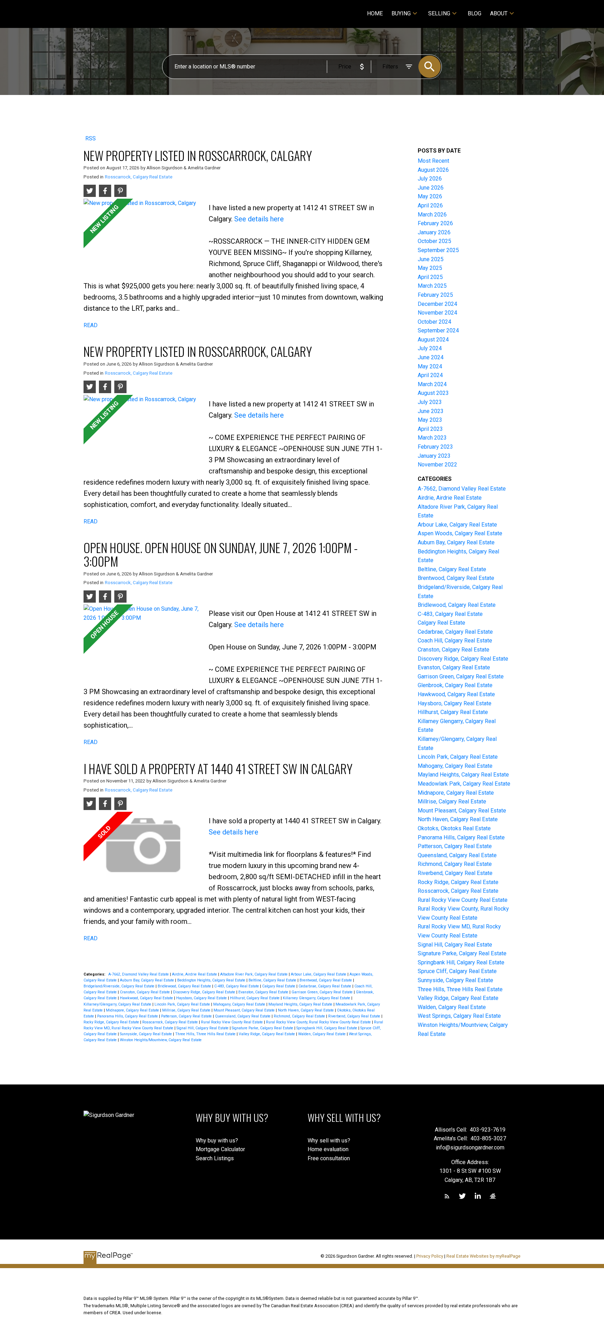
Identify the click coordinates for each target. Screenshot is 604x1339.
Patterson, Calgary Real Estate (187, 1016)
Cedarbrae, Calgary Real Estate (325, 986)
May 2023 (430, 420)
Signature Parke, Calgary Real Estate (263, 1028)
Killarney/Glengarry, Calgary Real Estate (118, 1004)
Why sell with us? (329, 1140)
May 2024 (430, 366)
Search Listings (215, 1158)
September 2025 (438, 250)
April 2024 (430, 375)
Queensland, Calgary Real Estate (243, 1016)
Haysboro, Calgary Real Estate (202, 998)
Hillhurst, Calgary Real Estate (255, 998)
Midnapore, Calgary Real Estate (133, 1010)
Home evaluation (328, 1149)
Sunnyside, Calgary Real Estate (146, 1034)
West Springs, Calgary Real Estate (459, 1016)
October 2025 (434, 241)
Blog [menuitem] (474, 13)
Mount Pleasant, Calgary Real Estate (245, 1010)
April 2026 (430, 205)
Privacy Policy (429, 1256)
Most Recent (433, 160)
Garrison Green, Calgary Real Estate (323, 992)
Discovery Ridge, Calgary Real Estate (204, 992)
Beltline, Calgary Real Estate (273, 980)
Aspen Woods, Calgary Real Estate (460, 533)
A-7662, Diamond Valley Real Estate (139, 974)
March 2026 (432, 214)
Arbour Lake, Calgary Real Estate (319, 974)
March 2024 (432, 384)
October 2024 (434, 321)
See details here (259, 219)
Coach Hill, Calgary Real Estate (455, 640)
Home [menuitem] (375, 13)
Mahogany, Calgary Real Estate (239, 1004)
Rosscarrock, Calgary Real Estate (138, 176)
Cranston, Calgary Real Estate (145, 992)
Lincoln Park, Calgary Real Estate (182, 1004)
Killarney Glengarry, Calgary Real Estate (317, 998)
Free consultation (329, 1158)
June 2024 (431, 357)
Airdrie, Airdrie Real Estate (195, 974)
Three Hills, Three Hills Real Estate (206, 1034)
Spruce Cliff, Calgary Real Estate (457, 971)
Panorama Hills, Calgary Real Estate (128, 1016)
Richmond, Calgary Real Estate (300, 1016)
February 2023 (435, 446)
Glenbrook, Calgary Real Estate (455, 685)
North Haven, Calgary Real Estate (306, 1010)
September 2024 (438, 330)
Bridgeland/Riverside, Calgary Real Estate (120, 986)
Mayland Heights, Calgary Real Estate (300, 1004)
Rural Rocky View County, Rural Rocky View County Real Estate (319, 1022)
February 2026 (435, 223)
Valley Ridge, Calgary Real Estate (267, 1034)
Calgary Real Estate (279, 986)
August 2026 (433, 170)
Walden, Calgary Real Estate (322, 1034)
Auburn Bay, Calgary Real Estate (147, 980)
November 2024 (437, 312)
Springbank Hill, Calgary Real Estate (327, 1028)
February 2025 (435, 295)
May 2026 (430, 196)
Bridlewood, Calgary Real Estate (185, 986)
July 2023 (430, 402)
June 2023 (431, 411)
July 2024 (430, 348)
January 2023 (434, 456)
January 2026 (434, 232)
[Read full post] (143, 235)
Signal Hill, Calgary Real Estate (203, 1028)
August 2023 (433, 393)
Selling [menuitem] (439, 13)
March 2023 (432, 437)
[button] (447, 1196)
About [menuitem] (499, 13)
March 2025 (432, 285)
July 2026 (430, 178)
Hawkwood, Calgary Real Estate (147, 998)
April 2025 (430, 277)
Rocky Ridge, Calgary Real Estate (112, 1022)
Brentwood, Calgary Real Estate (326, 980)
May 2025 (430, 268)
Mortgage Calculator (220, 1149)
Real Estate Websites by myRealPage (483, 1256)
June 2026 (431, 187)
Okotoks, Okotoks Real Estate (454, 828)
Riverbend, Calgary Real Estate (354, 1016)
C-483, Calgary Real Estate (237, 986)
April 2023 (430, 429)
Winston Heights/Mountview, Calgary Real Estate (161, 1040)
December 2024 (437, 304)
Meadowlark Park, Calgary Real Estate (464, 783)
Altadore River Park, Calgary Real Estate (254, 974)
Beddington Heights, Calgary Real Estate (211, 980)
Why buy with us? (217, 1140)
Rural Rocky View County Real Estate (232, 1022)
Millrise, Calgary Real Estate (186, 1010)
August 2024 (433, 339)
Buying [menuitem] (401, 13)
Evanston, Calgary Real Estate (263, 992)
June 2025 (431, 259)
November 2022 (437, 464)
